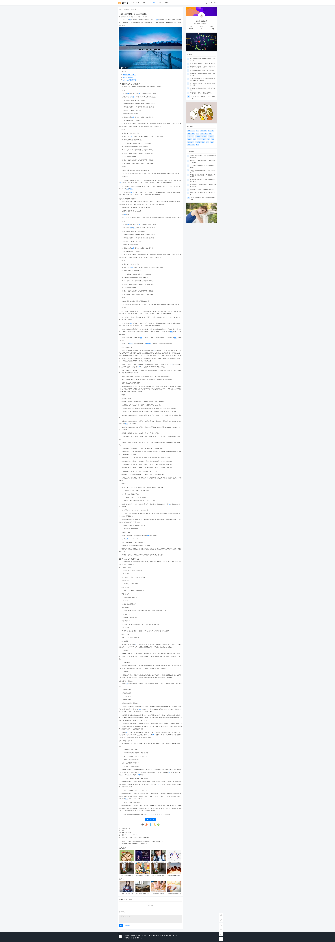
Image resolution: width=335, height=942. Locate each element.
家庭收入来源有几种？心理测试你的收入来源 (202, 67)
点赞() (151, 819)
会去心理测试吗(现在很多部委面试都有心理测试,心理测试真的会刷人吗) (143, 841)
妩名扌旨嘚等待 (201, 21)
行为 (169, 504)
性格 (128, 93)
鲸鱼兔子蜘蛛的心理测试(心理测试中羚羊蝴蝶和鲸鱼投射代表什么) (174, 875)
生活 (133, 117)
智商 (171, 364)
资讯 (137, 2)
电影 (131, 136)
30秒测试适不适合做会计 (129, 74)
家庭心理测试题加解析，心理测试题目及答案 (202, 63)
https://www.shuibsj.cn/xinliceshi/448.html (137, 837)
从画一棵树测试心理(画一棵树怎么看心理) (142, 893)
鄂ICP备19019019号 (171, 935)
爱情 (169, 772)
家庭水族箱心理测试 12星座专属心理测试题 (202, 70)
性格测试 (131, 343)
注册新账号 (127, 925)
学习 (171, 331)
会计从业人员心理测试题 (129, 80)
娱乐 (144, 2)
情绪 (140, 709)
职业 (166, 2)
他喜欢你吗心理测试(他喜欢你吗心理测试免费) (158, 893)
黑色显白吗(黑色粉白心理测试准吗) (142, 862)
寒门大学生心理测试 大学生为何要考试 (200, 93)
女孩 (154, 350)
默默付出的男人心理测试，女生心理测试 (158, 862)
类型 (131, 192)
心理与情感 (152, 2)
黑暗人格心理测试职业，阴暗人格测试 (158, 875)
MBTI (148, 535)
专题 (160, 2)
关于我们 (127, 938)
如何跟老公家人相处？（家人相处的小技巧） (202, 189)
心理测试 (133, 9)
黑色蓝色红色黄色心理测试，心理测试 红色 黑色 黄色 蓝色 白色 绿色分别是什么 (126, 862)
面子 (136, 644)
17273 (191, 29)
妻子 (134, 97)
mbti (126, 539)
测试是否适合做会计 (128, 77)
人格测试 (148, 343)
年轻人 (140, 93)
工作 (127, 188)
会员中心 (139, 938)
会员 (213, 2)
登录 (121, 925)
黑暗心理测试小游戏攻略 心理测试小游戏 (174, 862)
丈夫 (131, 97)
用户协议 (133, 938)
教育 (175, 337)
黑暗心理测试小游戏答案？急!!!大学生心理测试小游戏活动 (126, 875)
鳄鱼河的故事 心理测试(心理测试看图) (142, 875)
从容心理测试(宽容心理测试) (127, 893)
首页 (132, 2)
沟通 (159, 784)
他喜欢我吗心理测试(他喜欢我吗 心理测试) (174, 893)
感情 (138, 775)
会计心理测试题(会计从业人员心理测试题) (135, 843)
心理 (130, 20)
